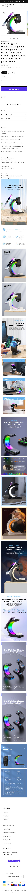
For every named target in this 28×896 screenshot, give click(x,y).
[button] (3, 5)
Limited (15, 888)
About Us (5, 812)
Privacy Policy (6, 839)
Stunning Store (10, 888)
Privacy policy (6, 890)
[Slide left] (10, 38)
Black (4, 72)
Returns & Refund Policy (9, 832)
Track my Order (7, 819)
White (11, 72)
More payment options (14, 93)
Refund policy (21, 888)
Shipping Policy (7, 836)
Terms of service (14, 890)
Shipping (9, 67)
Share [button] (4, 97)
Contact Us (6, 816)
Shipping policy (22, 890)
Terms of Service (7, 843)
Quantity (3, 76)
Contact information (15, 892)
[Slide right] (17, 38)
